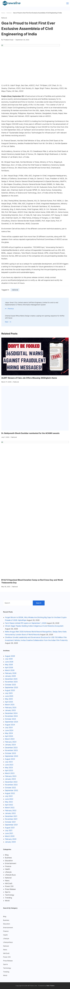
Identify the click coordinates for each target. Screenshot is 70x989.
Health (7, 869)
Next (6, 322)
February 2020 (10, 839)
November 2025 (11, 682)
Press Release (10, 889)
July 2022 (9, 796)
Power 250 (9, 886)
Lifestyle (8, 872)
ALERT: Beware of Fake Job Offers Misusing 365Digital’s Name (29, 378)
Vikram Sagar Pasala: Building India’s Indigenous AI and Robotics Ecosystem (34, 626)
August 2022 (10, 793)
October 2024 (10, 719)
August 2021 (10, 828)
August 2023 (10, 759)
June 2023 (9, 765)
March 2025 (9, 705)
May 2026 (9, 665)
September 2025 (11, 687)
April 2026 (9, 667)
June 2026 (9, 662)
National (4, 18)
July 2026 (9, 659)
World (7, 901)
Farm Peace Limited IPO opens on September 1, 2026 (25, 623)
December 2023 (11, 748)
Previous (11, 308)
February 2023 (10, 776)
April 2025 (9, 702)
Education (9, 861)
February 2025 (10, 707)
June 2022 (9, 799)
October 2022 (10, 788)
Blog (6, 855)
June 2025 (9, 696)
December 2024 (11, 713)
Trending (8, 898)
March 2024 (9, 739)
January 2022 (10, 813)
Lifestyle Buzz (10, 875)
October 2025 (10, 685)
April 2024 (9, 736)
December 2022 (11, 782)
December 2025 (11, 679)
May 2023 (9, 767)
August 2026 (10, 656)
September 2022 (11, 790)
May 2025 (9, 699)
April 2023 (9, 770)
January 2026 (10, 676)
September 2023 (11, 756)
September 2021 (11, 825)
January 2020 (10, 842)
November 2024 (11, 716)
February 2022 (10, 810)
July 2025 (9, 693)
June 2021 (9, 833)
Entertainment (10, 863)
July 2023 (9, 762)
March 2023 (9, 773)
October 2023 (10, 753)
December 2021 (11, 816)
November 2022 (11, 785)
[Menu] (67, 3)
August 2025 (10, 690)
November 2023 (11, 750)
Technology (9, 895)
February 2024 (10, 742)
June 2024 (9, 730)
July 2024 (9, 727)
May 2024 (9, 733)
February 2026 (10, 673)
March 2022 (9, 808)
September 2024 (11, 722)
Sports (7, 892)
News (7, 881)
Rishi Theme (50, 985)
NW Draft (8, 883)
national (15, 290)
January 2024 (10, 745)
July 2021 (8, 830)
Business (8, 858)
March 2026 (9, 670)
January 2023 (10, 779)
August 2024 (10, 725)
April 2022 (9, 805)
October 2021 (10, 822)
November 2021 (11, 819)
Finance (8, 866)
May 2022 (9, 802)
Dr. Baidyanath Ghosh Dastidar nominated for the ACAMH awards (30, 433)
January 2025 (10, 710)
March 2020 (9, 836)
